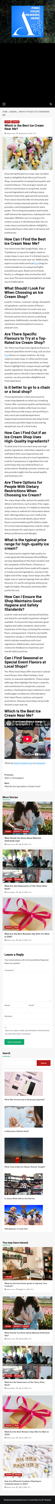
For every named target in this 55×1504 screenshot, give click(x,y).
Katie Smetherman (23, 763)
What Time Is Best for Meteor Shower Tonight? (24, 1167)
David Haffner (11, 892)
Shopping (17, 879)
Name (7, 1005)
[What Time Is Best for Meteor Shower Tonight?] (23, 1151)
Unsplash (40, 763)
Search (6, 1053)
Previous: (14, 776)
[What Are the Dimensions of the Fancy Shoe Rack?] (27, 866)
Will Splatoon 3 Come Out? (16, 1229)
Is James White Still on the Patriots (19, 1198)
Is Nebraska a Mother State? (16, 1131)
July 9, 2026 (22, 1487)
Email (32, 1005)
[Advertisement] (27, 71)
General (15, 122)
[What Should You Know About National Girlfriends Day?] (27, 818)
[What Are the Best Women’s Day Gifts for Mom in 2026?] (27, 914)
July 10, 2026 (23, 940)
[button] (5, 104)
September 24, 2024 (25, 133)
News (16, 927)
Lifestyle (25, 831)
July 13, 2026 (23, 892)
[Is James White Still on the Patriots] (23, 1185)
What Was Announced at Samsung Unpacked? (24, 1099)
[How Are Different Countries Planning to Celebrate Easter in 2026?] (27, 1461)
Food (7, 122)
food (36, 263)
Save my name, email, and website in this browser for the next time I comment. (27, 1032)
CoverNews (33, 1500)
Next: (22, 785)
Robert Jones (11, 133)
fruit (6, 355)
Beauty (8, 831)
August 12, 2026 (24, 1289)
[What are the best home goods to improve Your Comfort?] (27, 1263)
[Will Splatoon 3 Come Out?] (23, 1216)
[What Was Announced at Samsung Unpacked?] (23, 1085)
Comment (9, 970)
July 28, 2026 (23, 844)
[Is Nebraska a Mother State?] (23, 1118)
